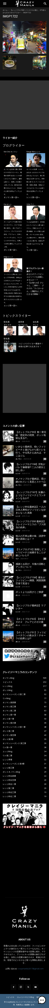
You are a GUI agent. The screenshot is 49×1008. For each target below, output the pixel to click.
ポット (18, 441)
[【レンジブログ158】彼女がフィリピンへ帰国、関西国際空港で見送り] (8, 581)
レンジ (18, 473)
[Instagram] (21, 987)
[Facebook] (13, 987)
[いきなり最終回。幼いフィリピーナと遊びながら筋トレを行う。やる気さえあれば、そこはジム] (8, 450)
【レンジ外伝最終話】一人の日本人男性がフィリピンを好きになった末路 (31, 509)
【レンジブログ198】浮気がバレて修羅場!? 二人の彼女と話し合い (31, 467)
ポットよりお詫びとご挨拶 (29, 592)
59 (45, 459)
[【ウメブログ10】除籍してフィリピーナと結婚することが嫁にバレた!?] (8, 553)
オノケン (19, 459)
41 (45, 485)
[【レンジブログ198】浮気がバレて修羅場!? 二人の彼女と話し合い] (8, 468)
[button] (4, 3)
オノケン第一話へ (11, 197)
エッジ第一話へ (10, 305)
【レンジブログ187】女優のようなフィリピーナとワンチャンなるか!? (31, 495)
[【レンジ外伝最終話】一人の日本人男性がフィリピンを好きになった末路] (8, 510)
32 (45, 587)
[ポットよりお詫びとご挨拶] (8, 595)
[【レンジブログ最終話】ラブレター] (8, 609)
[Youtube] (35, 987)
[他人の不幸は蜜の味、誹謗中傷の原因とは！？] (8, 539)
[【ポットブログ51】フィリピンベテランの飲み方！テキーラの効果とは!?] (8, 636)
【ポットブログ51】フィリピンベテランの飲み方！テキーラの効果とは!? (31, 635)
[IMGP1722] (24, 53)
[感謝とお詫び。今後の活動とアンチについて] (8, 567)
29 (45, 612)
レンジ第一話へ (33, 197)
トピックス (10, 997)
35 (45, 542)
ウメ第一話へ (32, 250)
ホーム (5, 10)
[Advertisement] (24, 104)
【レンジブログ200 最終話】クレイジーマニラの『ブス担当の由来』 (31, 524)
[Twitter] (28, 987)
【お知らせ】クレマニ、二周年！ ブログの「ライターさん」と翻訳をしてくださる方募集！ (35, 288)
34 (45, 559)
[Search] (45, 3)
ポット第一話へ (10, 249)
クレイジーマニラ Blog (25, 997)
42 (45, 473)
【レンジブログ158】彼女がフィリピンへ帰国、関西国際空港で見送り (31, 580)
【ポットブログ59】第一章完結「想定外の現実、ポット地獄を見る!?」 (31, 435)
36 (45, 531)
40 (45, 516)
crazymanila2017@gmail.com (31, 968)
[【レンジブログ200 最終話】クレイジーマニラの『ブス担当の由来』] (8, 525)
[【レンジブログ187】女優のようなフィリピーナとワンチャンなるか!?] (8, 496)
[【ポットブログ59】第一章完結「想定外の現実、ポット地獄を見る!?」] (8, 436)
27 (45, 642)
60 (45, 441)
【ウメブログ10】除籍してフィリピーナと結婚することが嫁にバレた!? (31, 552)
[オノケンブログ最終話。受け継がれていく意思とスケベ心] (8, 482)
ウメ (17, 559)
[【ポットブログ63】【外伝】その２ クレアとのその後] (8, 622)
